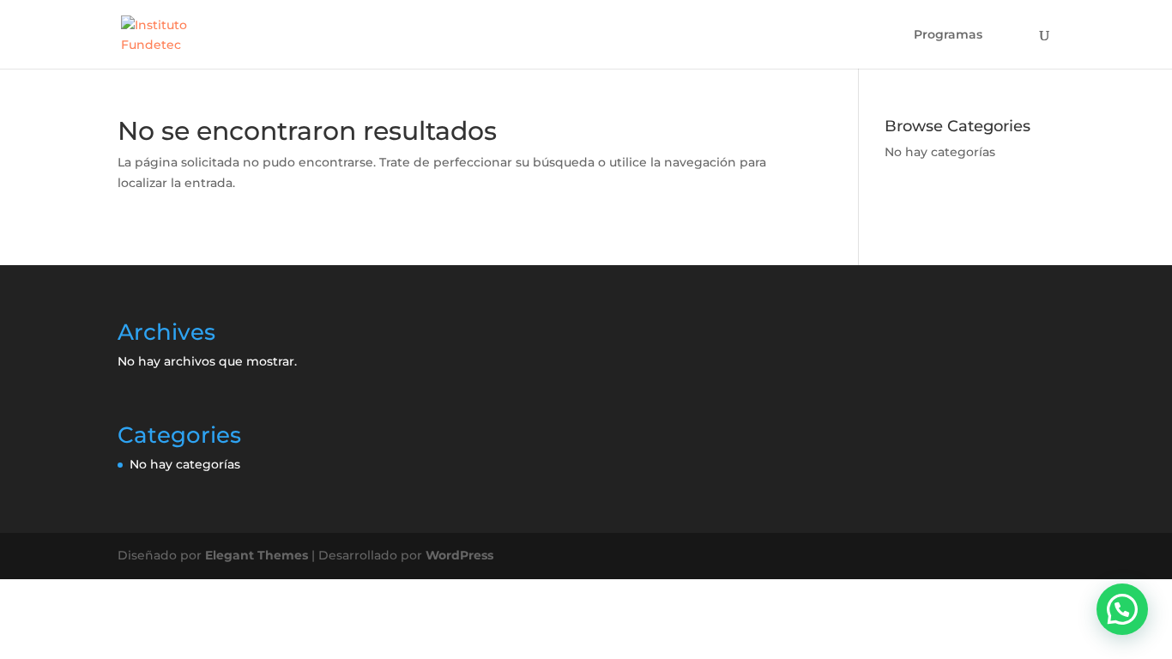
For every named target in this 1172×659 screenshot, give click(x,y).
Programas (948, 35)
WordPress (459, 555)
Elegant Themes (256, 555)
